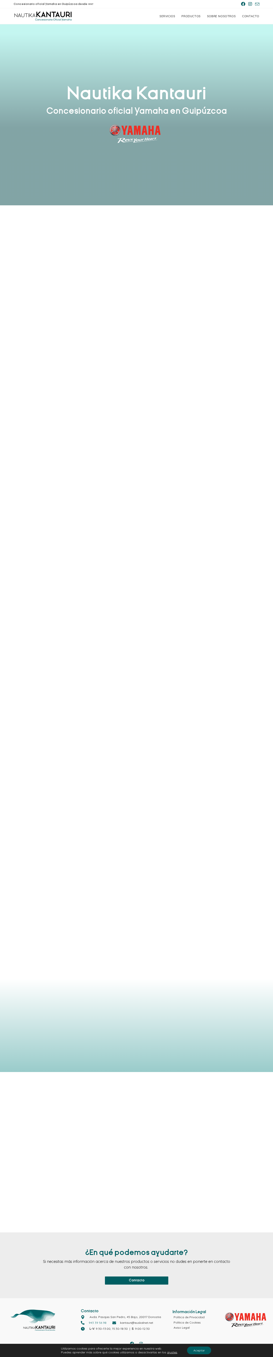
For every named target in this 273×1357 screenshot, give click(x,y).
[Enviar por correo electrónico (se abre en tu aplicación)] (256, 4)
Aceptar (199, 1350)
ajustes (172, 1352)
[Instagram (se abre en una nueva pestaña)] (250, 4)
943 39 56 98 (97, 1323)
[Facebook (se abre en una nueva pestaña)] (243, 4)
